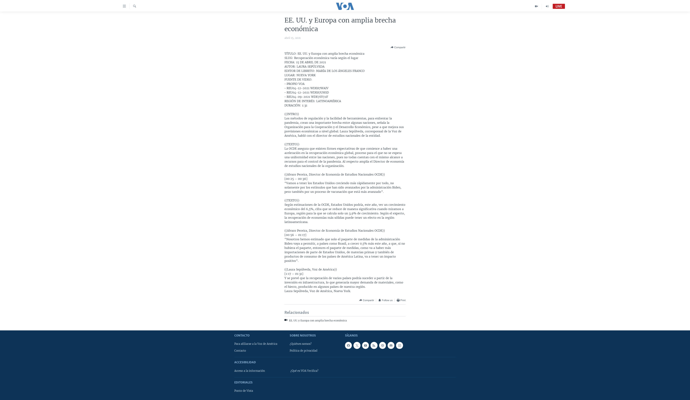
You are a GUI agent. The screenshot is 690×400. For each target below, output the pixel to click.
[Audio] (547, 6)
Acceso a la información (249, 370)
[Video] (536, 6)
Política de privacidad (303, 350)
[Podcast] (382, 345)
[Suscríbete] (391, 345)
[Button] (398, 47)
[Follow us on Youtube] (365, 345)
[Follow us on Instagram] (399, 345)
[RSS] (374, 345)
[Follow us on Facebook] (348, 345)
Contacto (240, 350)
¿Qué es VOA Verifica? (304, 370)
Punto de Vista (243, 390)
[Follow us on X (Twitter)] (356, 345)
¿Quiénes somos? (301, 344)
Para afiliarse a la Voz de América (255, 344)
